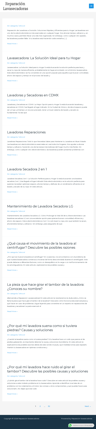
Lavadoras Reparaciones (26, 132)
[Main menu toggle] (91, 6)
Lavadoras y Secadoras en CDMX (33, 95)
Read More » (12, 44)
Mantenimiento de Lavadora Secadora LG (40, 206)
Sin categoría (12, 26)
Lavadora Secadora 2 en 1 (27, 169)
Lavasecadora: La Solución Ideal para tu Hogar (44, 58)
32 (49, 406)
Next (88, 406)
